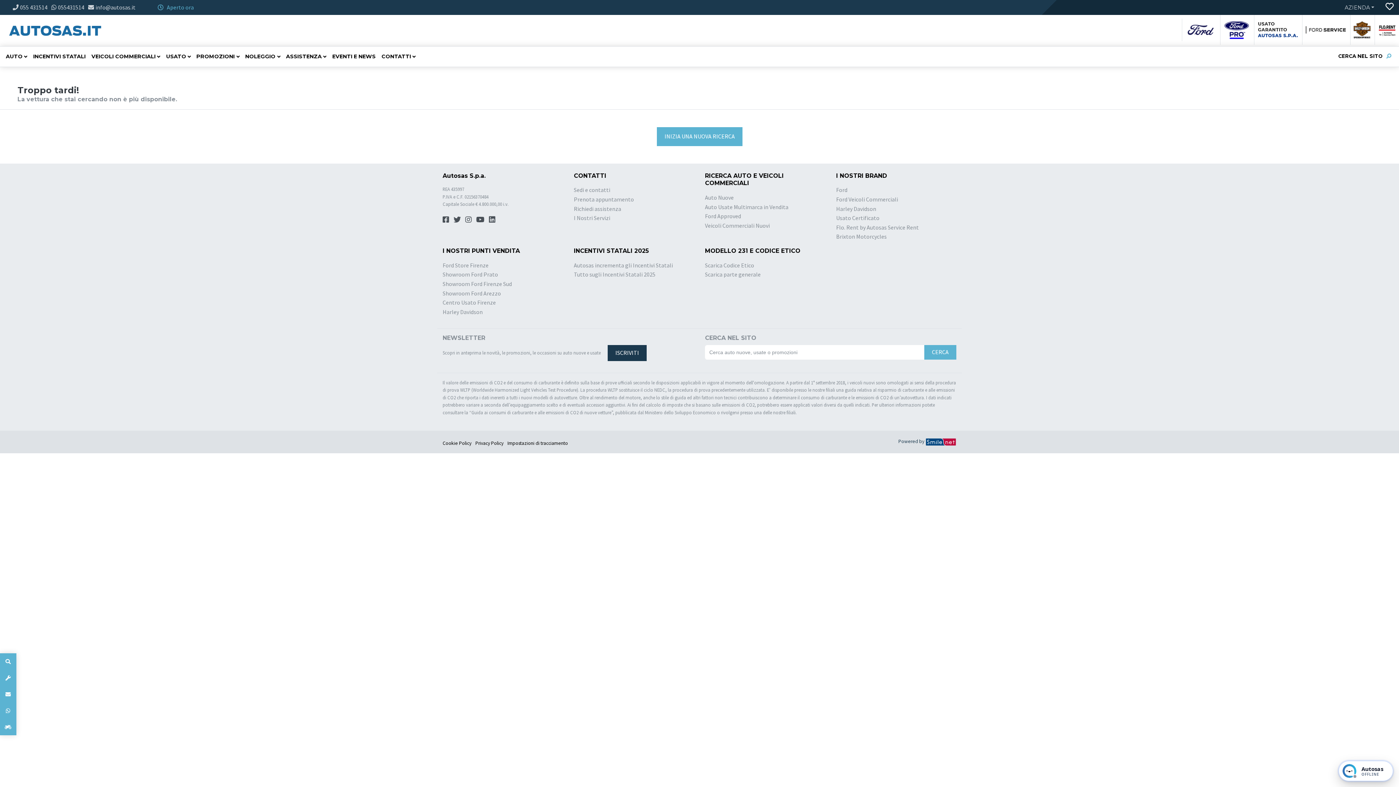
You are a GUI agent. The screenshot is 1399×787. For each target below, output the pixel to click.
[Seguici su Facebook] (446, 219)
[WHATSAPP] (8, 710)
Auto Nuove (719, 197)
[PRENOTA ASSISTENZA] (8, 678)
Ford (841, 189)
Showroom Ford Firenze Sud (477, 283)
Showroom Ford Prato (470, 274)
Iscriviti (627, 352)
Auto (14, 56)
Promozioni (215, 56)
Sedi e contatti (592, 189)
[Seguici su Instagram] (468, 219)
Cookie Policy (457, 443)
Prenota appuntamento (604, 199)
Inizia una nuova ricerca (700, 136)
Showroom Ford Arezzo (472, 293)
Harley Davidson (856, 208)
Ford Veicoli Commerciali (867, 199)
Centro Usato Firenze (469, 302)
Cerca (940, 352)
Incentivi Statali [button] (59, 56)
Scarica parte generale (733, 274)
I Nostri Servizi (592, 218)
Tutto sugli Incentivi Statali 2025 (614, 274)
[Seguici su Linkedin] (492, 219)
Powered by (911, 441)
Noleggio (260, 56)
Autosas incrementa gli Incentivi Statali (623, 265)
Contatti (396, 56)
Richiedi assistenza (597, 208)
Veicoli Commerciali (123, 56)
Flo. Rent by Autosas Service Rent (877, 227)
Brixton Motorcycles (861, 236)
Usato (176, 56)
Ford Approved (723, 216)
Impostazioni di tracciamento (538, 443)
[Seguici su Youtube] (480, 219)
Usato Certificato (857, 218)
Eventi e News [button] (354, 56)
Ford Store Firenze (466, 265)
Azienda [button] (1357, 7)
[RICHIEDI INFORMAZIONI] (8, 694)
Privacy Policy (489, 443)
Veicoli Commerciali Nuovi (737, 225)
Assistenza (304, 56)
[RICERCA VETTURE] (8, 661)
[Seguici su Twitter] (457, 219)
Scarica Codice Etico (729, 265)
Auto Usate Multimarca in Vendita (746, 207)
